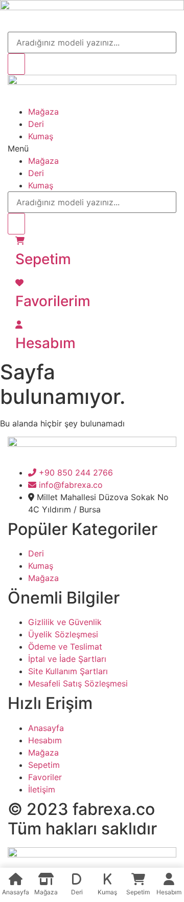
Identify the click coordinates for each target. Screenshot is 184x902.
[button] (92, 148)
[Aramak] (16, 64)
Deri (36, 124)
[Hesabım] (18, 324)
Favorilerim (52, 301)
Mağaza (43, 111)
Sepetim (43, 259)
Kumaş (40, 136)
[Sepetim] (20, 240)
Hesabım (45, 343)
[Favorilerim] (19, 282)
